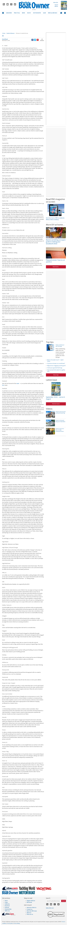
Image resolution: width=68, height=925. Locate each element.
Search (63, 900)
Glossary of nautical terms (22, 33)
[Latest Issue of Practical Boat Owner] (64, 5)
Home (3, 33)
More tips (56, 375)
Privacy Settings (16, 923)
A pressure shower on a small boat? (56, 363)
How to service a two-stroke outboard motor (60, 430)
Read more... (56, 266)
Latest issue (51, 380)
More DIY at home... (55, 224)
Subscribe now (50, 908)
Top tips (50, 342)
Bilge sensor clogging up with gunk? (56, 365)
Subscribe (55, 2)
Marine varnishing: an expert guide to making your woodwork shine (56, 242)
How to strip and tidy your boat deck (60, 421)
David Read (5, 39)
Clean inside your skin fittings (60, 345)
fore (3, 385)
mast (17, 383)
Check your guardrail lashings (54, 367)
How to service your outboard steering (61, 412)
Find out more (56, 403)
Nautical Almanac (11, 33)
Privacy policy (10, 923)
